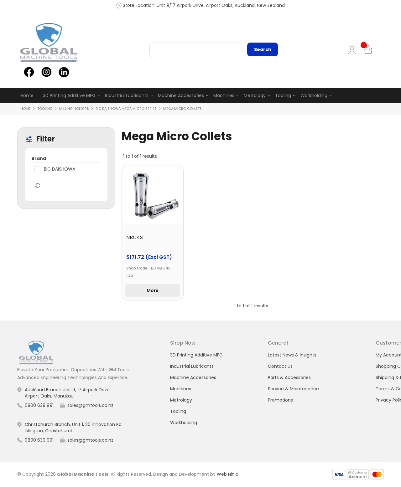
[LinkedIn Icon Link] (63, 72)
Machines (223, 95)
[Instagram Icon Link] (46, 72)
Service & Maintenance (293, 389)
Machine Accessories (181, 95)
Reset (37, 185)
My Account (353, 49)
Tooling (283, 95)
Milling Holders (74, 108)
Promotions (280, 400)
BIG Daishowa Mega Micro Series (126, 108)
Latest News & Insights (292, 355)
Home (27, 95)
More (153, 290)
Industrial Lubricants (126, 95)
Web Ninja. (228, 474)
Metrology (255, 95)
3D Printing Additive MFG (69, 95)
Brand (38, 158)
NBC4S (134, 237)
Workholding (313, 95)
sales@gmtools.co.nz (90, 405)
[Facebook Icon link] (29, 72)
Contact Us (280, 366)
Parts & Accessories (289, 377)
